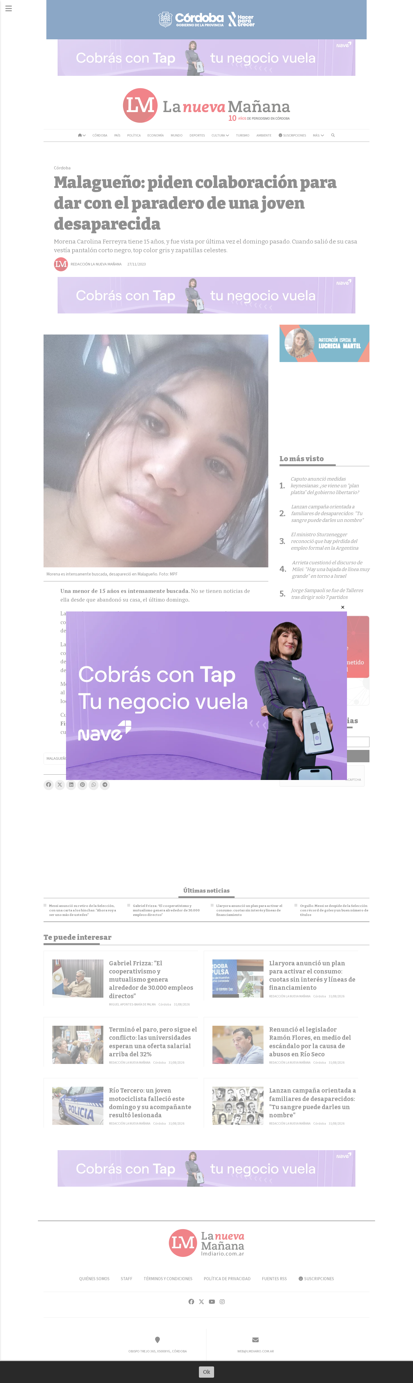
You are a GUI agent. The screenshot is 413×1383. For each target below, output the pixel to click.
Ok (206, 1372)
